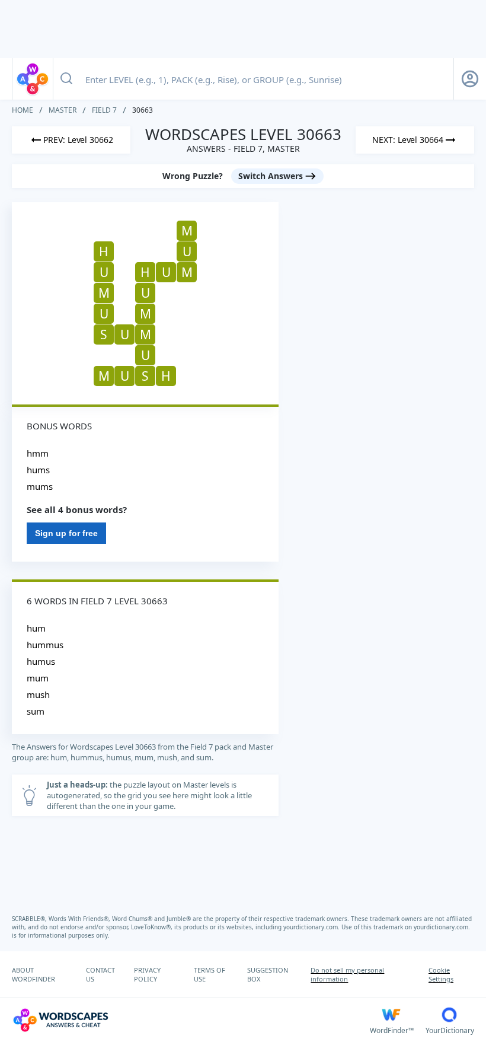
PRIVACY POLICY (147, 974)
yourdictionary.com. (312, 927)
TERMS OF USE (209, 974)
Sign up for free (66, 533)
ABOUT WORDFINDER (33, 974)
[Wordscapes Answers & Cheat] (32, 79)
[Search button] (66, 79)
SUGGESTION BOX (267, 974)
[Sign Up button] (470, 79)
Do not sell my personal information (347, 974)
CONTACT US (100, 974)
